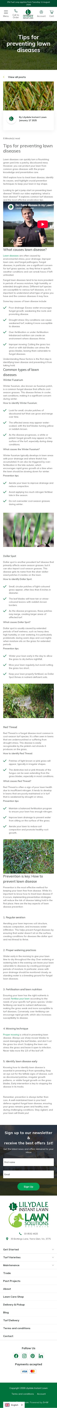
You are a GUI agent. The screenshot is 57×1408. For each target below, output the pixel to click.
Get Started (11, 1249)
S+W (45, 1402)
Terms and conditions (16, 1328)
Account (41, 1393)
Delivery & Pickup (14, 1304)
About (7, 1288)
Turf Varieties (12, 1257)
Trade (7, 1273)
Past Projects (11, 1281)
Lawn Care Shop (13, 1296)
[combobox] (14, 1405)
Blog (6, 1312)
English (14, 1405)
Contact (8, 1336)
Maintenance (11, 1265)
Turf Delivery (11, 1320)
